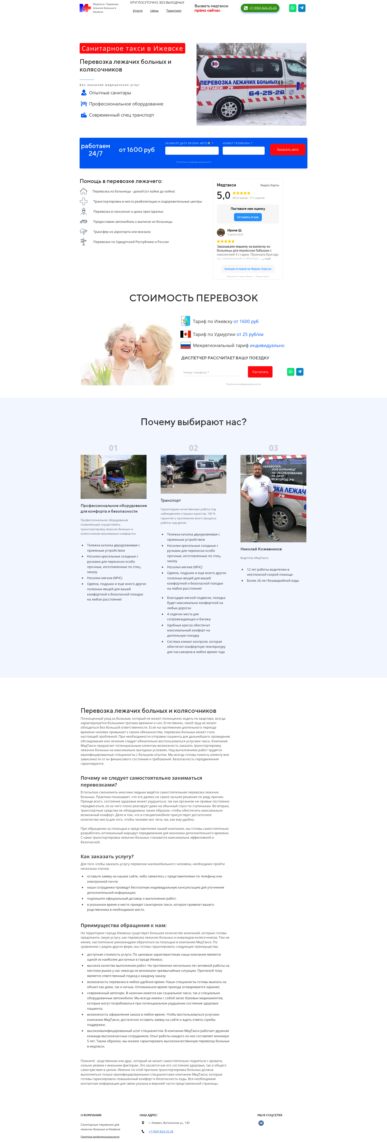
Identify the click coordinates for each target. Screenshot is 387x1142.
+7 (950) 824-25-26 (161, 1131)
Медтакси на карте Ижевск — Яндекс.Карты (248, 276)
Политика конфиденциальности (193, 161)
